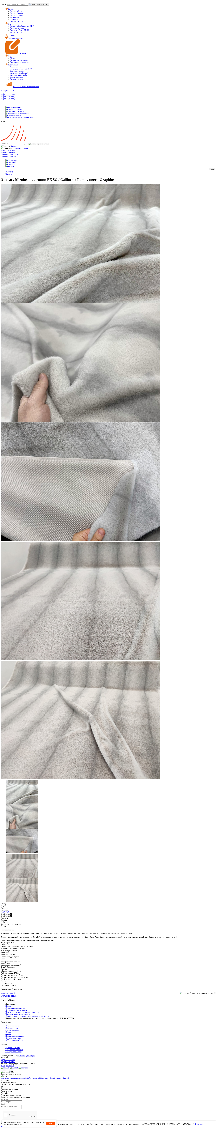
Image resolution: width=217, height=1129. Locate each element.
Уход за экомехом (16, 77)
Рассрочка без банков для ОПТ (22, 26)
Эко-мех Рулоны (16, 15)
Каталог (11, 9)
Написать (18, 115)
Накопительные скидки (19, 60)
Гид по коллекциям (15, 38)
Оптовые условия (17, 28)
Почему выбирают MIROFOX (21, 69)
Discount (13, 58)
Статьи (23, 53)
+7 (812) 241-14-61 (8, 95)
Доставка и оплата (17, 71)
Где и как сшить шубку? (19, 75)
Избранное (21, 109)
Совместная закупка (13, 1038)
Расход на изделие (12, 1030)
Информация (13, 65)
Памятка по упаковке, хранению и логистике (22, 1012)
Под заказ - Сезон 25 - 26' (19, 30)
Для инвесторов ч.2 (8, 156)
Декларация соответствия (15, 1008)
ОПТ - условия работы (14, 1040)
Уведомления (23, 113)
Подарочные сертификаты (20, 62)
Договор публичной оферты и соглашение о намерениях (27, 1016)
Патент (8, 1006)
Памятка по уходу (17, 79)
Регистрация (23, 148)
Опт (9, 24)
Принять (50, 1123)
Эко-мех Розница (16, 13)
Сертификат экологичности (16, 1010)
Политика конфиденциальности (17, 1014)
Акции (10, 56)
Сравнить (19, 111)
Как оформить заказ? (13, 1052)
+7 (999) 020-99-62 (8, 97)
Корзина (17, 107)
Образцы (11, 35)
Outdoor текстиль (16, 21)
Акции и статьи (16, 67)
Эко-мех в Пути (16, 11)
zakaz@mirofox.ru (7, 90)
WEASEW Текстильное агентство (26, 87)
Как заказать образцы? (14, 1050)
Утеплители (14, 17)
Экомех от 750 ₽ (16, 32)
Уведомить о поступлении (11, 924)
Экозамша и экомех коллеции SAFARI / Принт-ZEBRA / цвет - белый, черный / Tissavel (35, 1078)
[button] (108, 121)
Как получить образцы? (19, 73)
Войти (15, 148)
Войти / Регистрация (25, 117)
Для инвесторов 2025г (9, 154)
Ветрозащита (15, 19)
